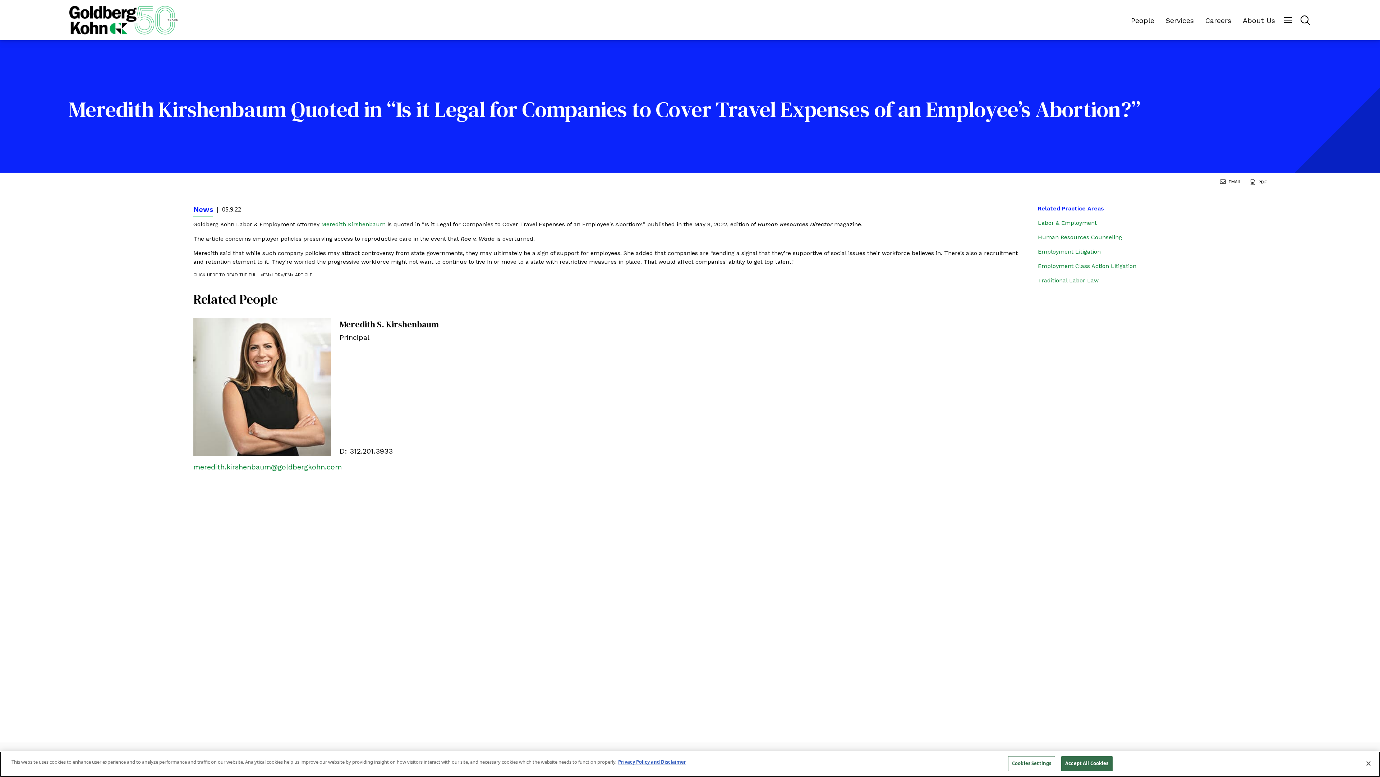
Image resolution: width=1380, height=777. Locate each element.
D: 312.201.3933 (366, 451)
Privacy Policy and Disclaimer (652, 762)
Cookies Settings (1031, 763)
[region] (690, 764)
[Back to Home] (123, 20)
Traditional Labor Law (1068, 280)
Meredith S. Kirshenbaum (389, 324)
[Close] (1368, 763)
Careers (1218, 20)
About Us (1259, 20)
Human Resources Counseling (1080, 237)
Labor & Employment (1067, 222)
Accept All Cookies (1086, 763)
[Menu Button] (1288, 20)
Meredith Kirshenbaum (353, 224)
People (1142, 20)
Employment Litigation (1069, 251)
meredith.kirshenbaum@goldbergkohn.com (267, 467)
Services (1180, 20)
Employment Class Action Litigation (1087, 266)
